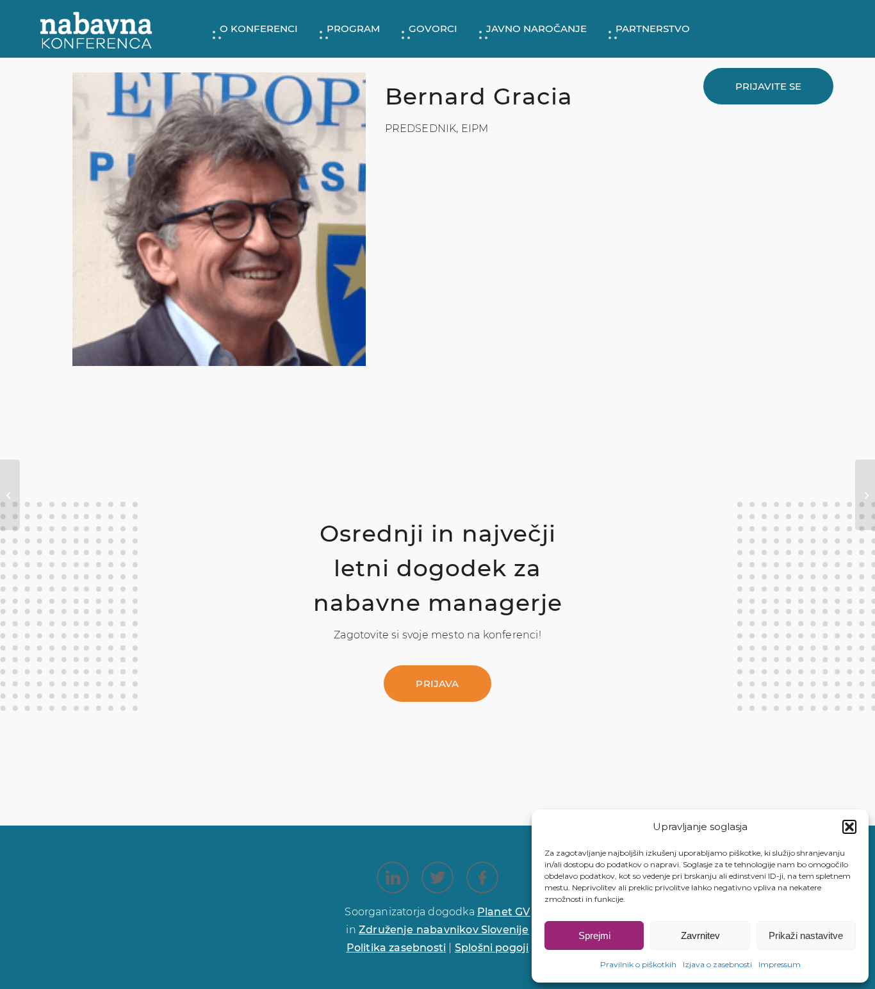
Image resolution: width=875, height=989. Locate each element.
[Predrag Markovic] (865, 495)
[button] (849, 826)
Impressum (779, 964)
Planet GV (503, 912)
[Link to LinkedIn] (393, 877)
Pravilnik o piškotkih (638, 964)
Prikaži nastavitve (806, 935)
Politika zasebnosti (396, 948)
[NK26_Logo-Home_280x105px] (96, 29)
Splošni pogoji (492, 948)
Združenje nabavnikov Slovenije (444, 930)
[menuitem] (253, 29)
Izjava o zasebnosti (717, 964)
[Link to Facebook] (482, 877)
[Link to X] (437, 877)
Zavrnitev (700, 935)
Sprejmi (594, 935)
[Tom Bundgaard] (10, 495)
